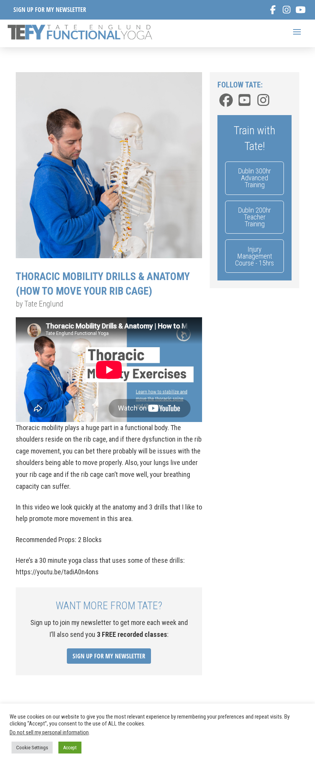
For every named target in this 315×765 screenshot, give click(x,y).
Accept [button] (70, 747)
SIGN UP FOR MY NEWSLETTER (49, 9)
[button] (297, 31)
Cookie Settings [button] (32, 747)
